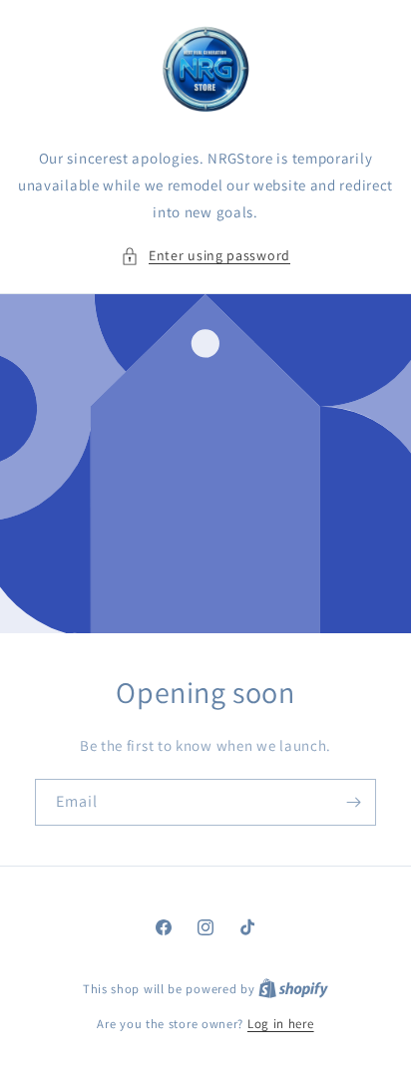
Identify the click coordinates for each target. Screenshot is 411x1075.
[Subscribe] (353, 802)
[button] (205, 255)
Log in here (280, 1023)
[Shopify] (293, 988)
